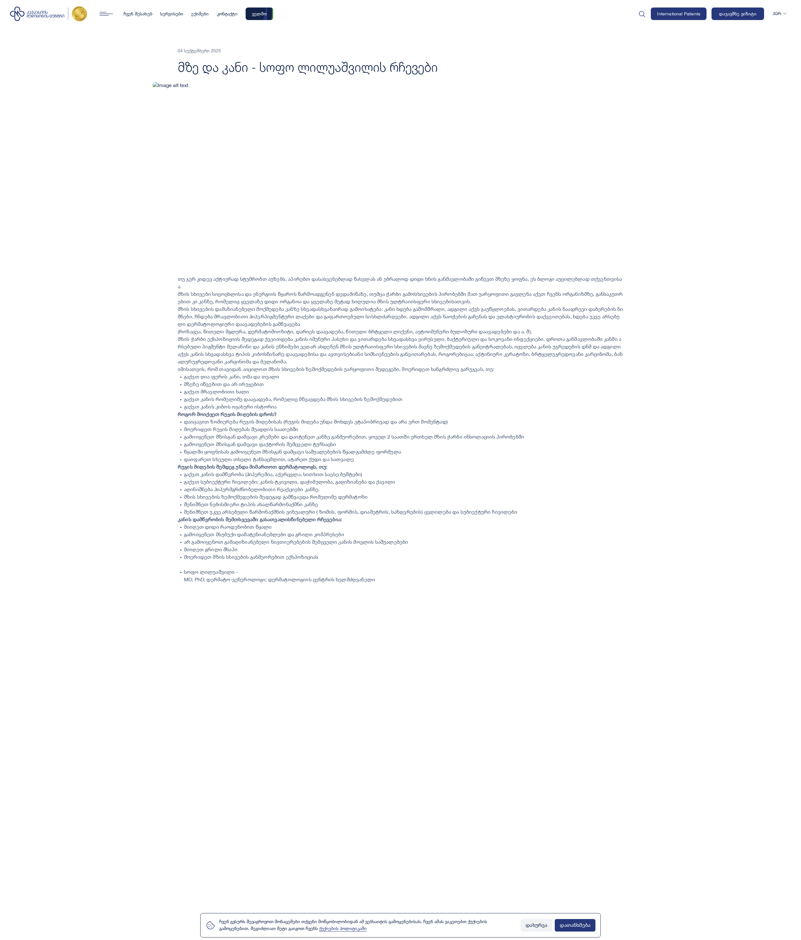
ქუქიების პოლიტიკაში (343, 929)
